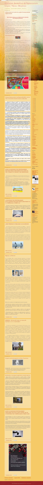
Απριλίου (35, 39)
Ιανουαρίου (35, 44)
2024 (34, 26)
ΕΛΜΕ (33, 128)
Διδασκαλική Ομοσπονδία (34, 154)
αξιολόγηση (33, 121)
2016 (34, 103)
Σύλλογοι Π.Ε (34, 137)
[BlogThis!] (14, 70)
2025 (34, 25)
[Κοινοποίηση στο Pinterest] (16, 70)
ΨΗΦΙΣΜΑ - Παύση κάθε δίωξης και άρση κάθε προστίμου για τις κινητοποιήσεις (15, 321)
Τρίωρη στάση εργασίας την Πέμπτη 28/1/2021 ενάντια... (36, 58)
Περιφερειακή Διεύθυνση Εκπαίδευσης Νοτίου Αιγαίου (35, 162)
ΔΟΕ (32, 127)
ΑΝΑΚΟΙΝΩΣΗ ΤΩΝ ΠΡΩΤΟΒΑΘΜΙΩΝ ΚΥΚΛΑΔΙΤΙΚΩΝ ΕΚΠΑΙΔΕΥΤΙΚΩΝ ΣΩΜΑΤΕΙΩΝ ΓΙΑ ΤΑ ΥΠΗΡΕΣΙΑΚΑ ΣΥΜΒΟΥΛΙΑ (17, 202)
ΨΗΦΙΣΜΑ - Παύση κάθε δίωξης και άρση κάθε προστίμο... (35, 80)
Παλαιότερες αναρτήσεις (26, 477)
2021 (34, 30)
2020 (34, 98)
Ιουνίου (35, 37)
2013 (34, 107)
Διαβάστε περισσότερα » (8, 194)
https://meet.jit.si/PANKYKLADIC (10, 35)
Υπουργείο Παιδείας (35, 145)
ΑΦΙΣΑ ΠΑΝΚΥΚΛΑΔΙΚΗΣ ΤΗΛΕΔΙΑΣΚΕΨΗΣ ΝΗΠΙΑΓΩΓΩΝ (36, 53)
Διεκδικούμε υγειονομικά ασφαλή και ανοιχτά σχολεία (17, 375)
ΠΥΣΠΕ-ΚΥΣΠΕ (34, 134)
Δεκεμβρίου (35, 31)
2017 (34, 102)
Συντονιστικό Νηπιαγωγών (34, 142)
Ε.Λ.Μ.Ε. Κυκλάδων (35, 159)
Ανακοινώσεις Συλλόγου (34, 120)
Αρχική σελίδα (7, 8)
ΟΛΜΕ (33, 133)
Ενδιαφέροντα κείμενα (35, 129)
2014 (34, 106)
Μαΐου (35, 38)
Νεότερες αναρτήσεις (9, 477)
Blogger (30, 483)
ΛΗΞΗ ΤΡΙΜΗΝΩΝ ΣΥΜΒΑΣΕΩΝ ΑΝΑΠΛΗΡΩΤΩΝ (17, 224)
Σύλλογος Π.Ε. (35, 15)
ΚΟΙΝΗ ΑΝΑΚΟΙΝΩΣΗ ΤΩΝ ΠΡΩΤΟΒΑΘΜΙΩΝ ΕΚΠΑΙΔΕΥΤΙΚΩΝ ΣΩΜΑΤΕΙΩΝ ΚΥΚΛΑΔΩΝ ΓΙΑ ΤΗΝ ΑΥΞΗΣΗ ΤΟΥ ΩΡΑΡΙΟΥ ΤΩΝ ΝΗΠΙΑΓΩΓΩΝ (16, 171)
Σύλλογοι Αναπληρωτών (34, 136)
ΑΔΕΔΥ (33, 116)
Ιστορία (33, 132)
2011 (34, 110)
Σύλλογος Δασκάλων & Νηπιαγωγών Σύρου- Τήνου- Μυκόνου (21, 4)
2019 (34, 99)
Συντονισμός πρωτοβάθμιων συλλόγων (34, 140)
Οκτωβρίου (35, 34)
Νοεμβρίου (35, 33)
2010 (34, 111)
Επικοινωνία (24, 8)
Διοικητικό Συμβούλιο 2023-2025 (16, 8)
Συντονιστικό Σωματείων (34, 144)
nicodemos (25, 483)
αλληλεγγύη (33, 118)
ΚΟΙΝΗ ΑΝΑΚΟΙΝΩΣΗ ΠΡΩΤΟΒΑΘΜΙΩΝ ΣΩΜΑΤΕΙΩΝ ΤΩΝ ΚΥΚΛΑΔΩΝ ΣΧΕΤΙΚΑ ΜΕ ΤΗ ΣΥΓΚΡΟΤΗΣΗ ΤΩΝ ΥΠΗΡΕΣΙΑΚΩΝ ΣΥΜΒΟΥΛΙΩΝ (17, 412)
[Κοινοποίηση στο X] (15, 70)
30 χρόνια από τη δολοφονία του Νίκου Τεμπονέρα (16, 358)
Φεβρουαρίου (35, 42)
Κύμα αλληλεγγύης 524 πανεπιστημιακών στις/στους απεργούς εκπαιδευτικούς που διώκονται (35, 214)
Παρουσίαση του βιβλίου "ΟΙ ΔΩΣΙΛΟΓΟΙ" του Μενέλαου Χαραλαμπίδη (35, 172)
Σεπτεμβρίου (35, 35)
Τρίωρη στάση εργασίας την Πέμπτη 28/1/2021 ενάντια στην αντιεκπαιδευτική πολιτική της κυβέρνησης (17, 98)
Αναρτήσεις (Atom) (10, 479)
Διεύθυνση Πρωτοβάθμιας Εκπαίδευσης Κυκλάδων (34, 157)
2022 (34, 29)
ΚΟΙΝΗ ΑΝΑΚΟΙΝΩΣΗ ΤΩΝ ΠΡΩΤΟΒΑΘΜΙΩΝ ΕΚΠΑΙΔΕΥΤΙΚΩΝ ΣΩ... (36, 62)
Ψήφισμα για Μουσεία (10, 255)
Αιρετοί (33, 117)
